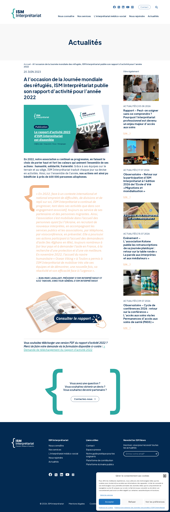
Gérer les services (106, 495)
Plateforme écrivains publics (100, 464)
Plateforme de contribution (99, 460)
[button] (164, 475)
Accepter (109, 502)
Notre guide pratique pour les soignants (100, 455)
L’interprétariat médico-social (63, 453)
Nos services (55, 449)
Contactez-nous (83, 399)
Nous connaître (56, 445)
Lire (125, 133)
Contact (144, 7)
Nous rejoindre (56, 457)
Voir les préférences (155, 502)
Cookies (94, 503)
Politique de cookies (106, 508)
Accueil (27, 64)
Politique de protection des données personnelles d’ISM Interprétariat (139, 508)
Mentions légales (77, 503)
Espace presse (93, 449)
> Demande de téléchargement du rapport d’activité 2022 (64, 348)
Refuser (132, 502)
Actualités (54, 461)
